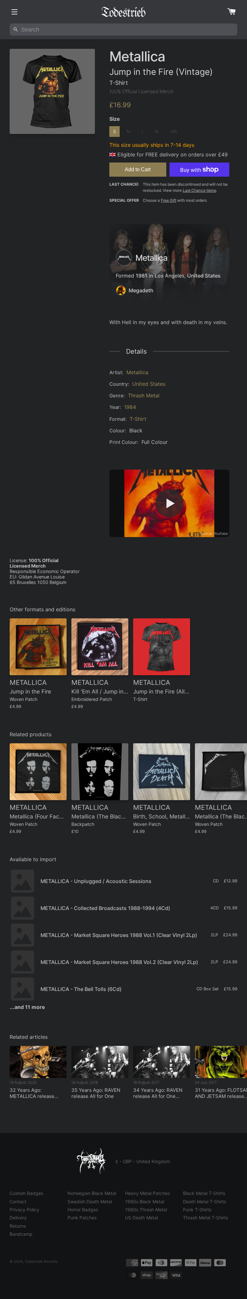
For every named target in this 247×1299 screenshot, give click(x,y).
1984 (130, 407)
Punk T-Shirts (197, 1209)
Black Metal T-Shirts (204, 1193)
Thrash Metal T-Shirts (205, 1217)
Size (114, 119)
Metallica (137, 372)
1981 (141, 275)
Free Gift (168, 200)
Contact (18, 1201)
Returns (18, 1226)
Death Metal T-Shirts (204, 1201)
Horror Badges (83, 1209)
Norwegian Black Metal (92, 1193)
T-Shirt (138, 419)
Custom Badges (26, 1193)
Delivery (18, 1217)
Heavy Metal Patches (147, 1193)
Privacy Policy (24, 1209)
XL (157, 131)
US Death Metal (141, 1217)
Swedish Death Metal (90, 1201)
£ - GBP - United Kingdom (142, 1161)
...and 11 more (27, 1007)
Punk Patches (82, 1217)
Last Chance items (199, 190)
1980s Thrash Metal (146, 1209)
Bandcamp (21, 1234)
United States (204, 275)
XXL (174, 131)
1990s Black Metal (144, 1201)
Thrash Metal (144, 395)
